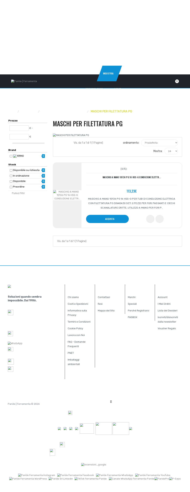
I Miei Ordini (164, 303)
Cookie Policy (75, 328)
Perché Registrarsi (138, 310)
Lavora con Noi (76, 335)
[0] (172, 81)
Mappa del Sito (106, 310)
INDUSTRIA (28, 111)
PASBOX (132, 317)
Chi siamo (73, 297)
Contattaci (104, 297)
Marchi (131, 297)
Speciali (132, 303)
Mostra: (157, 151)
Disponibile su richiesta (26, 170)
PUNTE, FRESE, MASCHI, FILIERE (63, 111)
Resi (100, 303)
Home (12, 111)
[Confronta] (159, 219)
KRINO (20, 155)
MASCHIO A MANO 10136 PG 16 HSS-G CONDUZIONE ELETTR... (132, 177)
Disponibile (19, 181)
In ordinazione (21, 175)
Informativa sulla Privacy (77, 312)
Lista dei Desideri (167, 310)
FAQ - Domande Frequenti (77, 344)
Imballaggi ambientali (74, 362)
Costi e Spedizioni (78, 303)
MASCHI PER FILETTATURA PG (111, 111)
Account (162, 297)
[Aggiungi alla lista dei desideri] (150, 219)
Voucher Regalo (167, 328)
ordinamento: (131, 142)
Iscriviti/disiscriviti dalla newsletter (168, 319)
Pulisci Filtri (18, 193)
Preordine (18, 186)
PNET (71, 353)
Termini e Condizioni (79, 321)
